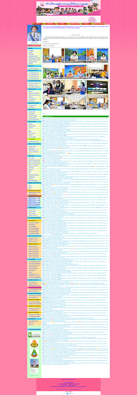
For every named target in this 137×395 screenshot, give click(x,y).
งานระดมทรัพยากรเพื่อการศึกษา (74, 23)
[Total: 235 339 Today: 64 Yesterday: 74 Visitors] (34, 374)
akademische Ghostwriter (34, 375)
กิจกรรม (62, 23)
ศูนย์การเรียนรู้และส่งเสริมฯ (99, 23)
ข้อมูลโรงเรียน (50, 23)
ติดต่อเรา (86, 23)
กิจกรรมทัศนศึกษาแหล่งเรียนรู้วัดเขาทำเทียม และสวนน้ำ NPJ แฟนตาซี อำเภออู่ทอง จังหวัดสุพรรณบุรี (61, 264)
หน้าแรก (38, 23)
